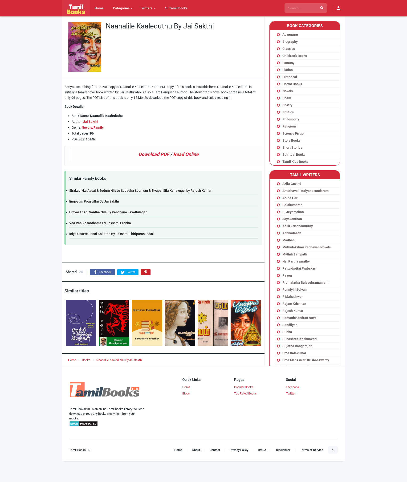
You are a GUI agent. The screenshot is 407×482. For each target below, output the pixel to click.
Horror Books (292, 84)
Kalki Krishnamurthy (297, 226)
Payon (287, 275)
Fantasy (288, 63)
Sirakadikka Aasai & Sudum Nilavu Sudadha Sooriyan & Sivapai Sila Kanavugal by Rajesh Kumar (140, 190)
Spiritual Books (293, 154)
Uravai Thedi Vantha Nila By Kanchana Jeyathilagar (108, 212)
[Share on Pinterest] (146, 272)
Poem (286, 98)
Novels (287, 91)
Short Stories (292, 147)
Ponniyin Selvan (294, 289)
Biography (290, 42)
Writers (147, 8)
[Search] (322, 8)
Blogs (186, 393)
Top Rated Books (245, 393)
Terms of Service (311, 450)
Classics (288, 49)
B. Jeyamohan (293, 212)
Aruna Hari (290, 198)
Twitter (290, 393)
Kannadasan (291, 233)
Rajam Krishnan (294, 304)
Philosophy (290, 119)
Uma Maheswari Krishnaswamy (305, 360)
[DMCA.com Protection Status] (83, 425)
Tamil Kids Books (295, 161)
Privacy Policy (239, 450)
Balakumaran (292, 205)
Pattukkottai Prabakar (298, 268)
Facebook (292, 387)
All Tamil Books (175, 8)
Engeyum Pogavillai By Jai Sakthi (94, 201)
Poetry (287, 105)
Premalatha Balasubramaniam (305, 282)
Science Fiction (293, 133)
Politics (288, 112)
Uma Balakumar (294, 353)
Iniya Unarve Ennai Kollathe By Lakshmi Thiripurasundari (111, 234)
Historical (289, 77)
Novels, (87, 127)
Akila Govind (291, 184)
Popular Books (243, 387)
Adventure (290, 34)
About (196, 450)
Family (99, 127)
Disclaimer (283, 450)
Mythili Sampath (294, 254)
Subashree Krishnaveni (299, 339)
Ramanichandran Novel (299, 318)
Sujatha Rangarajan (297, 346)
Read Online (186, 154)
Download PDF (153, 154)
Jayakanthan (292, 219)
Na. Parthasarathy (296, 261)
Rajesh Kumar (292, 311)
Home (99, 8)
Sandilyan (289, 325)
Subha (287, 332)
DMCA (262, 450)
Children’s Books (294, 56)
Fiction (287, 70)
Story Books (291, 140)
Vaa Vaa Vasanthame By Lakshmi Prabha (100, 223)
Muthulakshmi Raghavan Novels (306, 247)
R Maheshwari (293, 297)
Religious (289, 126)
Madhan (288, 240)
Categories (121, 8)
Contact (215, 450)
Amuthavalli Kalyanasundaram (305, 191)
